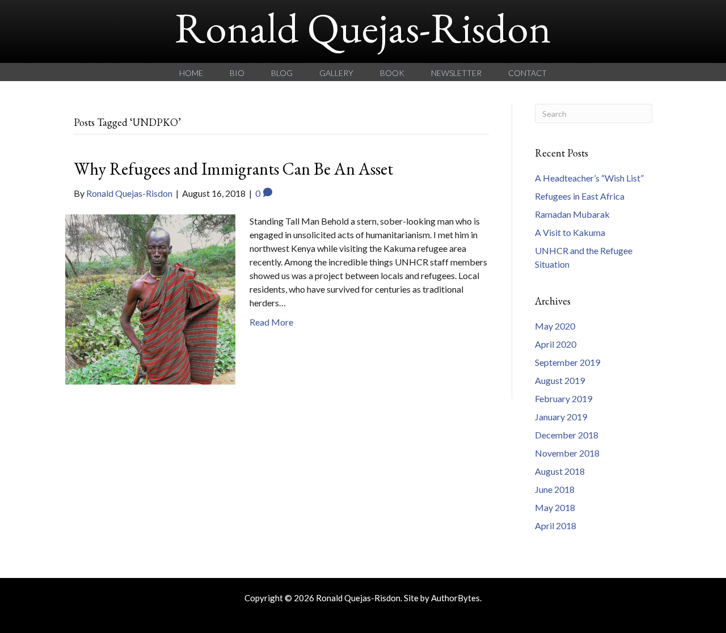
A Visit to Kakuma (570, 232)
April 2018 (555, 525)
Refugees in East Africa (579, 196)
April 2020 (555, 344)
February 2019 (563, 398)
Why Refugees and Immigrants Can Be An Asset (233, 169)
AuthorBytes (455, 598)
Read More (271, 322)
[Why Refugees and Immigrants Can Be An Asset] (150, 298)
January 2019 (561, 416)
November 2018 (567, 453)
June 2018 (555, 489)
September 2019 (567, 362)
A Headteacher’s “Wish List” (589, 177)
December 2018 (566, 434)
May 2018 (555, 507)
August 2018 (560, 471)
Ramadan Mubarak (572, 214)
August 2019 (560, 380)
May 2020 (555, 325)
